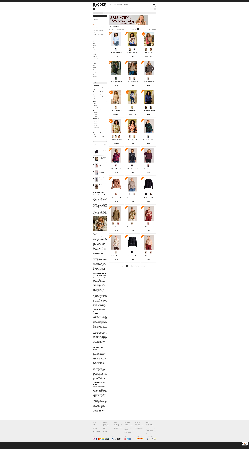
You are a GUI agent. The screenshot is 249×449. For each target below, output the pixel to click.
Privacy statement (128, 432)
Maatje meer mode (138, 428)
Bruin (95, 132)
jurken (94, 50)
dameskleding (137, 429)
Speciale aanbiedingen (139, 425)
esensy (95, 116)
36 (94, 87)
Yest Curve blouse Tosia (132, 255)
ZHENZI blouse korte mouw (116, 110)
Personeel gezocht (149, 430)
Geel (102, 132)
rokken (94, 63)
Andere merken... (96, 432)
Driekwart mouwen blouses (99, 26)
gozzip (95, 121)
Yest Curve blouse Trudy (116, 255)
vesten (94, 78)
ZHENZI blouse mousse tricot (149, 110)
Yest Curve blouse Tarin (148, 226)
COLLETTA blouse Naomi (132, 168)
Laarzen (111, 8)
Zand (103, 136)
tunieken (95, 76)
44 (94, 91)
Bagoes (94, 427)
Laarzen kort (116, 425)
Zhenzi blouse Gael (149, 52)
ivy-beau (96, 123)
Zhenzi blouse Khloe (132, 110)
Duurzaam (98, 8)
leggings (95, 52)
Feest (125, 8)
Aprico (94, 425)
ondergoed (95, 58)
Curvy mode (137, 427)
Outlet (94, 59)
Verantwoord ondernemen (151, 432)
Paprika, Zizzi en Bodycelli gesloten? (150, 426)
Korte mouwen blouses (98, 30)
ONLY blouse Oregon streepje (116, 52)
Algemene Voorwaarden (129, 431)
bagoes (95, 105)
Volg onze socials (149, 424)
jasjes (94, 43)
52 (94, 94)
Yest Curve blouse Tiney (132, 226)
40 (94, 89)
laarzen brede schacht (118, 424)
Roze (103, 134)
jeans (94, 47)
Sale (121, 8)
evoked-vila (96, 118)
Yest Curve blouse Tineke (116, 197)
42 (102, 89)
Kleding (105, 8)
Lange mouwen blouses (98, 34)
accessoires (95, 19)
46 (102, 91)
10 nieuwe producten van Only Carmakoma (118, 5)
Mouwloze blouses (97, 36)
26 (149, 29)
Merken (130, 8)
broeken (94, 39)
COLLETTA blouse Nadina (148, 139)
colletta (96, 112)
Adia (94, 424)
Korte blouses (96, 28)
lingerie (94, 54)
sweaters (95, 70)
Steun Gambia (148, 433)
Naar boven (124, 418)
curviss (95, 114)
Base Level (95, 428)
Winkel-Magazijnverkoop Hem (150, 429)
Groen (95, 134)
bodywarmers (95, 38)
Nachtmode (95, 56)
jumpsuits (95, 49)
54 (102, 94)
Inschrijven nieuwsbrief (129, 425)
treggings (95, 72)
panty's (94, 61)
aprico (95, 103)
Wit (95, 136)
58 (102, 96)
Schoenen (116, 428)
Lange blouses (96, 32)
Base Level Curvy (96, 429)
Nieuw (116, 8)
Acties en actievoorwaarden (128, 428)
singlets (94, 67)
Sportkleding (95, 69)
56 (94, 96)
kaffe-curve (96, 127)
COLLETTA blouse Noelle (116, 168)
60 (94, 98)
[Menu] (247, 442)
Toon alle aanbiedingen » (114, 26)
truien (94, 74)
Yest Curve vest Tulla (148, 197)
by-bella (96, 110)
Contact (126, 424)
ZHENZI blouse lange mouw (132, 52)
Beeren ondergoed (96, 431)
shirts (94, 65)
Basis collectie (96, 21)
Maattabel (126, 429)
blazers (94, 22)
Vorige (132, 29)
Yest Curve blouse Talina (132, 197)
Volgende (154, 29)
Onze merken (137, 424)
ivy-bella (96, 125)
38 (102, 87)
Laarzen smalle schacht (118, 427)
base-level (96, 107)
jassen (94, 45)
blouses (94, 24)
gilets (94, 41)
